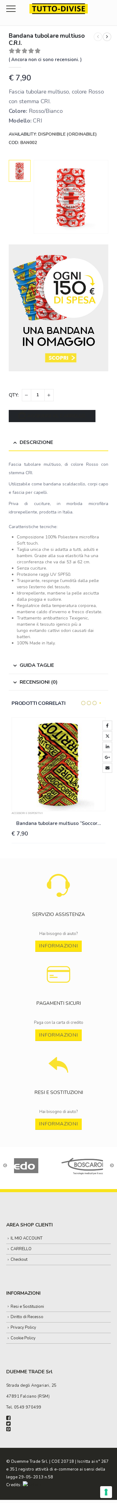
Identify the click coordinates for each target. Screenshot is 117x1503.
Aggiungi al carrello (56, 415)
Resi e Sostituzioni (27, 1306)
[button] (83, 703)
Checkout (19, 1259)
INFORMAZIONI (58, 945)
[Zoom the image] (58, 877)
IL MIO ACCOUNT (26, 1238)
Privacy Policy (23, 1327)
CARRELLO (21, 1249)
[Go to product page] (58, 764)
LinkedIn (107, 747)
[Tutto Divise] (58, 8)
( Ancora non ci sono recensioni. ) (45, 59)
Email (107, 768)
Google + (107, 757)
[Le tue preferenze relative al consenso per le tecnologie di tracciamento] (106, 1492)
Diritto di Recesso (27, 1317)
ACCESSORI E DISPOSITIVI (27, 813)
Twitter (107, 736)
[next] (107, 36)
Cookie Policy (23, 1338)
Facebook (107, 725)
